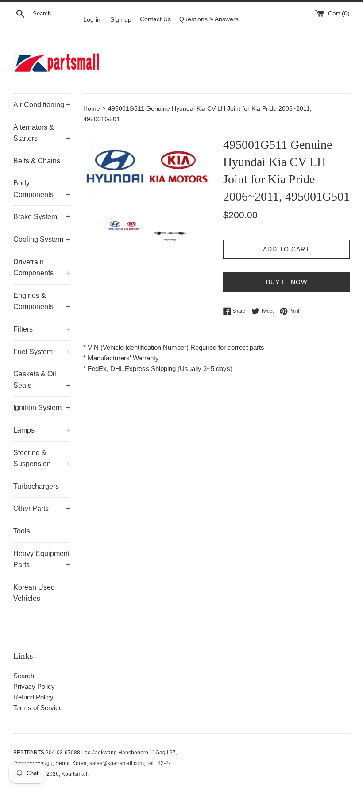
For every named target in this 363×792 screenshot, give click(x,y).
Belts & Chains (36, 161)
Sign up (120, 19)
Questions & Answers (209, 19)
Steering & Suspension (41, 458)
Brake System (41, 216)
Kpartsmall (74, 774)
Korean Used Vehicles (34, 593)
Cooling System (41, 239)
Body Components (41, 188)
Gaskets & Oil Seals (41, 379)
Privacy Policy (34, 686)
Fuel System (41, 351)
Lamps (41, 430)
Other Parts (41, 508)
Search (23, 676)
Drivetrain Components (41, 267)
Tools (21, 531)
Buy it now (286, 282)
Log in (91, 19)
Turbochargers (36, 486)
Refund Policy (33, 697)
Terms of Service (37, 707)
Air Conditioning (41, 104)
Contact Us (155, 19)
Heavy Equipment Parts (41, 559)
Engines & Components (41, 301)
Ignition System (41, 407)
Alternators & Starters (41, 133)
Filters (41, 329)
